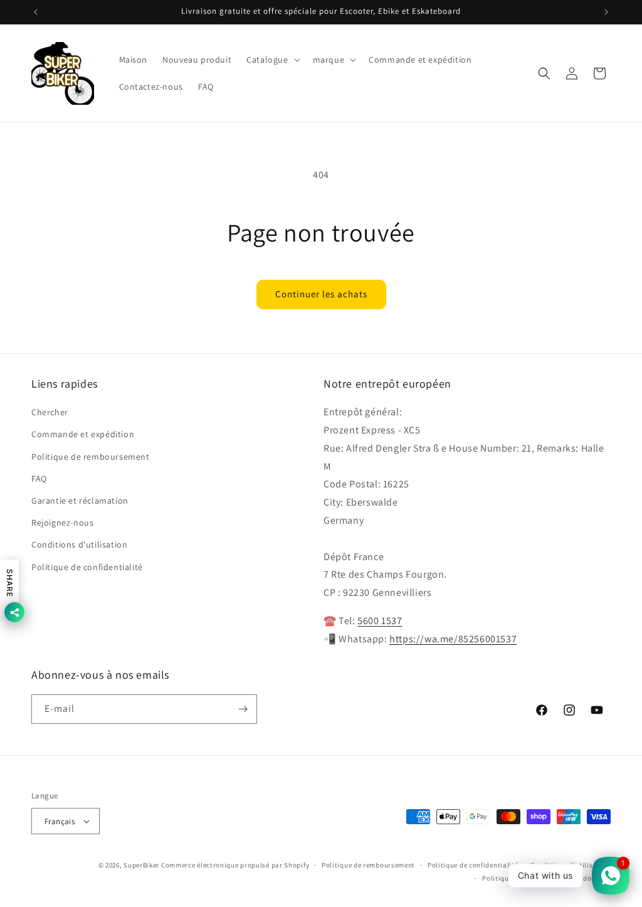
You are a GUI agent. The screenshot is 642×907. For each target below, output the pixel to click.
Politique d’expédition (518, 878)
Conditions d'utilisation (79, 544)
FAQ (39, 478)
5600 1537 (379, 620)
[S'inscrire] (242, 709)
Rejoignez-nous (62, 522)
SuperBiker (141, 865)
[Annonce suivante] (606, 12)
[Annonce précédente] (36, 12)
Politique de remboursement (90, 456)
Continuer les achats (321, 294)
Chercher (49, 412)
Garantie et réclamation (80, 500)
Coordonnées (589, 878)
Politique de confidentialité (87, 567)
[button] (272, 59)
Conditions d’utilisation (570, 865)
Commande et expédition (82, 434)
